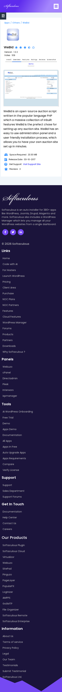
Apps (7, 22)
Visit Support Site (31, 164)
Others (16, 22)
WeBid (26, 22)
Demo (31, 64)
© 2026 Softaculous (15, 244)
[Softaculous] (11, 6)
